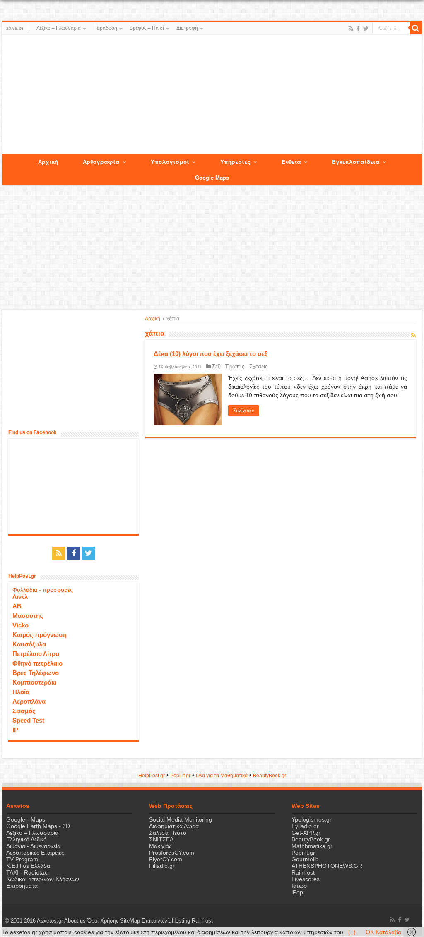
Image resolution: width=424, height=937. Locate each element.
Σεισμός (24, 710)
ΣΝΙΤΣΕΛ (161, 839)
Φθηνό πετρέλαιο (37, 663)
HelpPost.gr (151, 775)
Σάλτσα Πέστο (167, 832)
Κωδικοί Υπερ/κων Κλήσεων (42, 879)
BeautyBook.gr (311, 839)
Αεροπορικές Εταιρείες (35, 852)
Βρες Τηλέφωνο (35, 672)
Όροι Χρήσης (102, 921)
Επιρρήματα (22, 885)
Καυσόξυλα (29, 644)
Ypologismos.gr (312, 819)
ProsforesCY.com (171, 852)
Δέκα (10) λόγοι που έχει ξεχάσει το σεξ (210, 353)
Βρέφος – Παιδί (147, 28)
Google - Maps (25, 819)
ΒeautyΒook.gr (269, 775)
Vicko (20, 625)
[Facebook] (358, 29)
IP (15, 729)
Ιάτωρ (299, 885)
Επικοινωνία (157, 921)
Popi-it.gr (180, 775)
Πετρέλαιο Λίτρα (35, 653)
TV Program (22, 859)
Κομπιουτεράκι (34, 682)
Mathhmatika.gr (312, 846)
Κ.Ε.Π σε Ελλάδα (28, 866)
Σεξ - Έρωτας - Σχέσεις (239, 366)
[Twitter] (365, 29)
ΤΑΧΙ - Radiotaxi (27, 872)
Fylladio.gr (305, 826)
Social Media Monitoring (180, 819)
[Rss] (351, 29)
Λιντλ (20, 596)
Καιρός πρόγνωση (39, 634)
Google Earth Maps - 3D (38, 826)
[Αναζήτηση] (416, 28)
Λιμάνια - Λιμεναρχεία (33, 846)
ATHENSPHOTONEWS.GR (327, 866)
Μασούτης (27, 615)
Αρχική (152, 319)
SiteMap (130, 921)
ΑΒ (17, 606)
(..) (352, 932)
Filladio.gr (162, 866)
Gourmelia (305, 859)
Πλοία (20, 691)
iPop (297, 892)
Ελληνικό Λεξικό (26, 839)
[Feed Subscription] (413, 335)
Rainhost (303, 872)
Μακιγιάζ (160, 846)
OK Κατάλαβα (383, 932)
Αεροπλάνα (29, 701)
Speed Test (28, 720)
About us (75, 921)
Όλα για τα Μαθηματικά (222, 775)
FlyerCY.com (165, 859)
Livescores (306, 879)
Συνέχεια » (243, 410)
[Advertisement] (212, 95)
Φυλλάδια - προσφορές (42, 589)
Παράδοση (105, 28)
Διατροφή (187, 28)
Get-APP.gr (306, 832)
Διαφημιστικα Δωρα (174, 826)
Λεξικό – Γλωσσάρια (58, 28)
